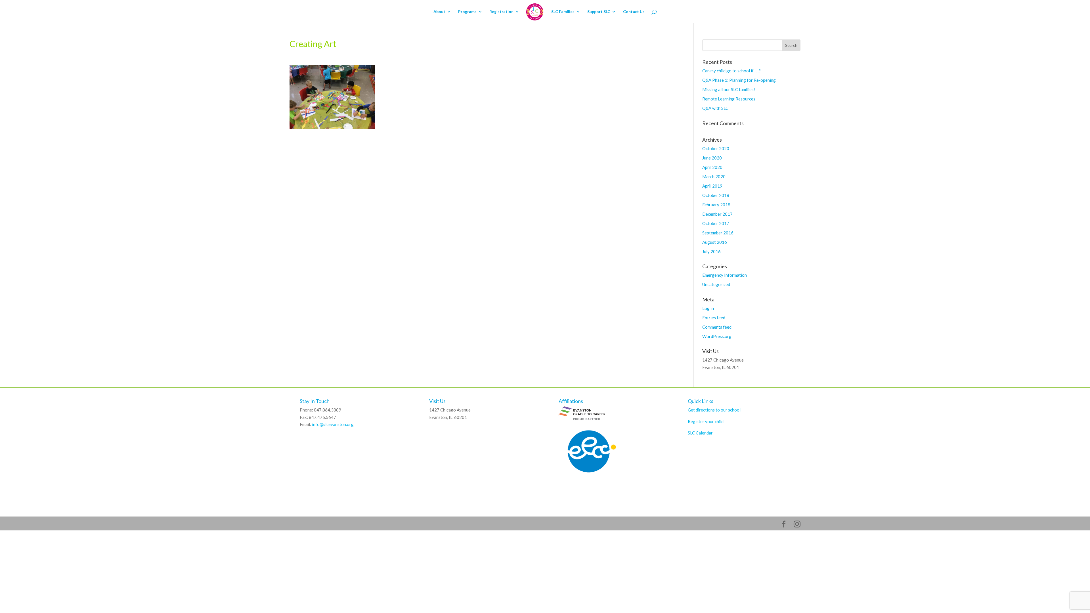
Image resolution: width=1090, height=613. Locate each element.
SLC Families (563, 12)
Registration (501, 12)
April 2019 (712, 185)
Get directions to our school (714, 409)
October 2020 (715, 148)
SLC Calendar (700, 432)
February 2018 (716, 204)
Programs (467, 12)
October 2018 (715, 195)
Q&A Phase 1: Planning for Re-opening (739, 80)
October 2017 (715, 223)
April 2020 (712, 167)
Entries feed (713, 317)
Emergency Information (724, 275)
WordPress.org (716, 336)
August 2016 (714, 242)
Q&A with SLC (715, 108)
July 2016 (711, 251)
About (439, 12)
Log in (708, 308)
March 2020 (714, 176)
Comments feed (716, 326)
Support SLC (598, 12)
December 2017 (717, 214)
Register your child (706, 421)
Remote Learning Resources (728, 98)
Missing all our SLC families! (728, 89)
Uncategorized (716, 284)
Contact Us (634, 12)
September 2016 (717, 232)
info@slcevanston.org (333, 424)
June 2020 (712, 157)
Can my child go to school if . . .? (731, 70)
